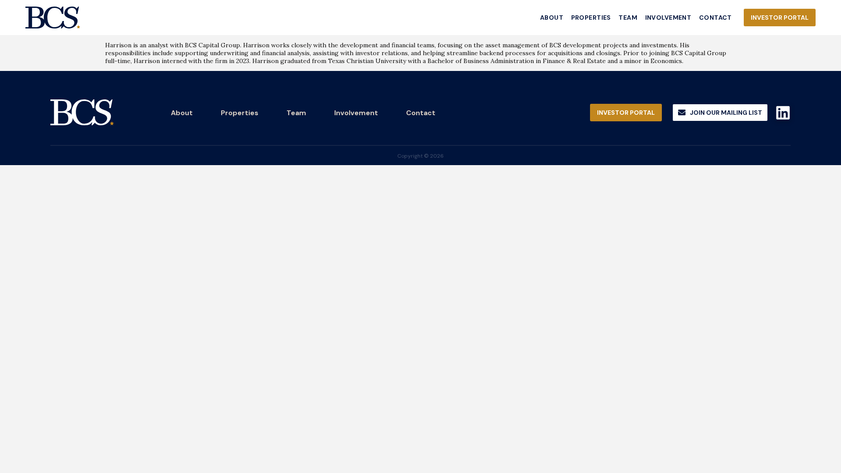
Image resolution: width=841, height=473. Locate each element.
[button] (720, 112)
